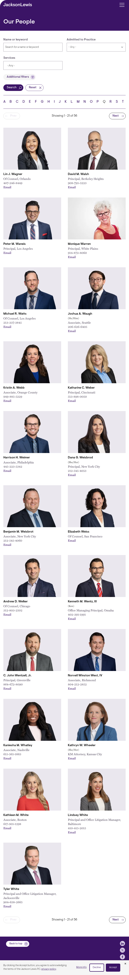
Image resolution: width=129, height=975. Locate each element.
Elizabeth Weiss (78, 531)
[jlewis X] (122, 950)
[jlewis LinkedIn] (122, 943)
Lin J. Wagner (12, 174)
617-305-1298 (12, 823)
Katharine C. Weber (81, 387)
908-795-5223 (77, 183)
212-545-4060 (12, 540)
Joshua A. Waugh (80, 313)
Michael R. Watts (15, 313)
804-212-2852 (77, 684)
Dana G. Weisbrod (80, 457)
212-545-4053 (77, 470)
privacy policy (48, 969)
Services (9, 58)
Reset (32, 87)
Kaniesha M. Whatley (17, 745)
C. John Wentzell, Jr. (17, 675)
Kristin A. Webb (14, 387)
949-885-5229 (12, 396)
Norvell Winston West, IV (85, 675)
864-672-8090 (13, 684)
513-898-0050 (77, 396)
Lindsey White (78, 815)
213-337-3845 (12, 322)
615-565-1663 (12, 754)
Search (11, 87)
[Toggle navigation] (122, 4)
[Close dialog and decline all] (125, 964)
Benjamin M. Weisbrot (18, 531)
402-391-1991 (77, 614)
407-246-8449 (12, 183)
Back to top (15, 943)
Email (7, 187)
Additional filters (18, 77)
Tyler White (11, 889)
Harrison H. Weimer (16, 457)
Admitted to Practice (81, 39)
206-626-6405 (77, 326)
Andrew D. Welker (15, 601)
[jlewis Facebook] (122, 956)
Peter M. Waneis (14, 244)
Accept (113, 967)
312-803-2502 (12, 610)
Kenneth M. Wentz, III (82, 601)
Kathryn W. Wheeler (82, 745)
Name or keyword (15, 39)
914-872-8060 (77, 252)
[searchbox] (22, 65)
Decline (97, 967)
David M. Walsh (78, 174)
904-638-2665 (13, 902)
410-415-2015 (77, 828)
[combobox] (32, 65)
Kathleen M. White (16, 815)
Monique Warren (79, 244)
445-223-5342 (12, 466)
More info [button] (81, 967)
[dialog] (64, 967)
